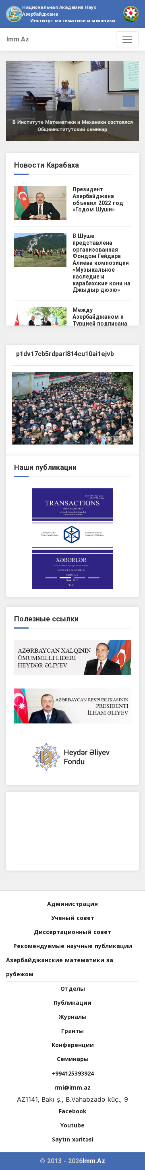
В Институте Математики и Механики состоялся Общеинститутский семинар (72, 125)
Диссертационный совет (72, 932)
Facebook (73, 1111)
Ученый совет (72, 918)
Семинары (73, 1059)
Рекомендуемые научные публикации (72, 946)
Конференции (73, 1045)
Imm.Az (17, 39)
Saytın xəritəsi (72, 1139)
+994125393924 (73, 1073)
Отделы (72, 988)
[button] (16, 101)
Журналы (72, 1016)
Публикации (72, 1002)
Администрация (72, 904)
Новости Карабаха (46, 165)
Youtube (72, 1125)
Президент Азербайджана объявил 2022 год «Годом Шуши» (97, 199)
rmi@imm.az (72, 1087)
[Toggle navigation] (127, 39)
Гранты (72, 1031)
